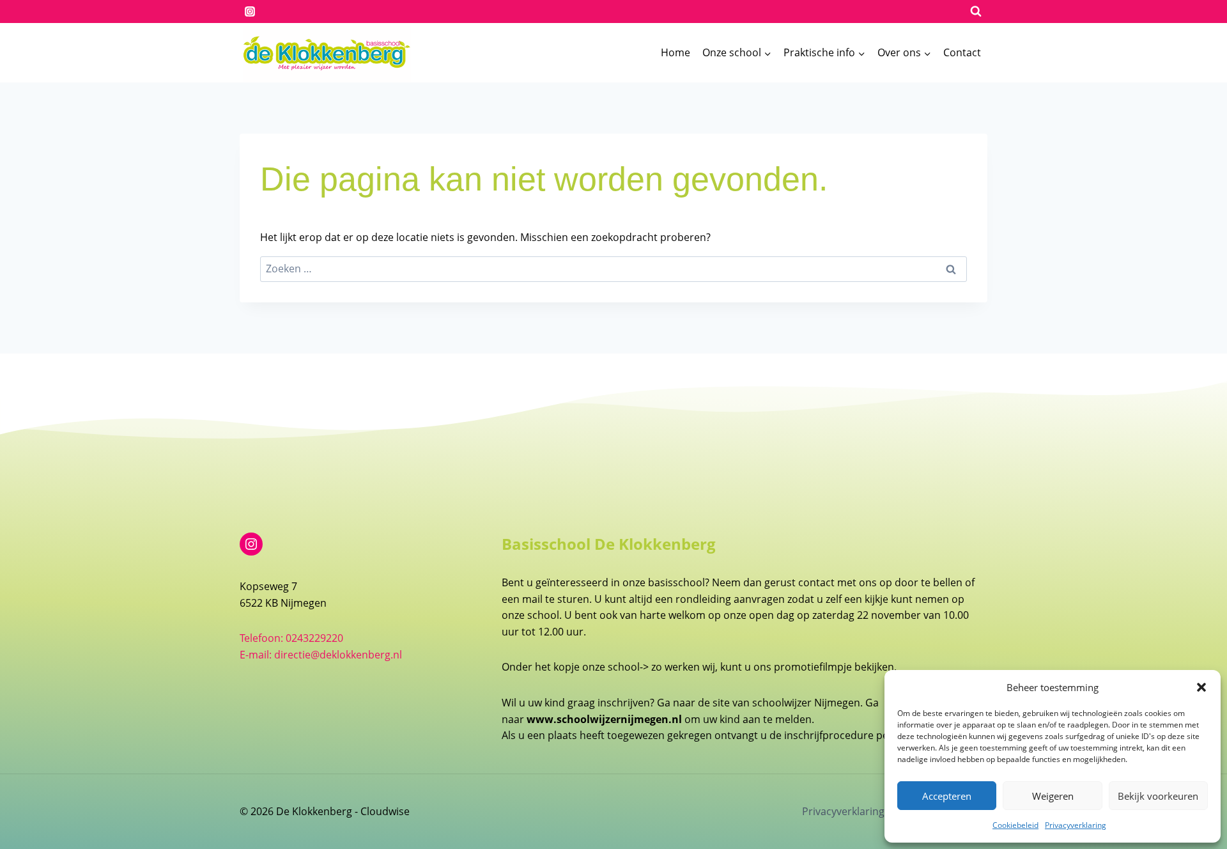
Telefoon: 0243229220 (291, 638)
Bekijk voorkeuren (1158, 796)
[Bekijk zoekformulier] (975, 11)
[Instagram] (250, 11)
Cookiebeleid (1015, 825)
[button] (1201, 687)
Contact (962, 52)
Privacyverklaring (1075, 825)
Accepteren (946, 796)
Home (675, 52)
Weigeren (1053, 796)
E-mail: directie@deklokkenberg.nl (321, 655)
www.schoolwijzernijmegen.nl (604, 719)
